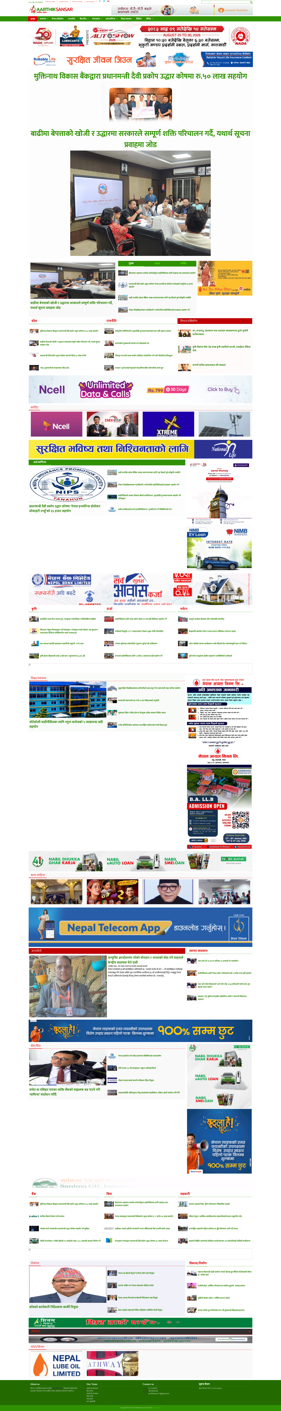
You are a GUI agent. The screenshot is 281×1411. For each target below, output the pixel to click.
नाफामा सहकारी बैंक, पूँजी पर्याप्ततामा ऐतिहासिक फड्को (209, 1204)
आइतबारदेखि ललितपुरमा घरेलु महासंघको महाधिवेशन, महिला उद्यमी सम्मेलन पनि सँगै (149, 1092)
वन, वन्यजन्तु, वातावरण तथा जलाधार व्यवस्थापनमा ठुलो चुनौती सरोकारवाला (220, 332)
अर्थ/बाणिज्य (110, 19)
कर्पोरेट (34, 407)
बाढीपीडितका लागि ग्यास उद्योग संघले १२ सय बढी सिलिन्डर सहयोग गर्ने (141, 619)
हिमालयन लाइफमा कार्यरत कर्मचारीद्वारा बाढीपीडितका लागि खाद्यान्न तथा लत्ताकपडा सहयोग (162, 273)
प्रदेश (34, 321)
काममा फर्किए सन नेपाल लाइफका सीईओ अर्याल (136, 1285)
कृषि (34, 609)
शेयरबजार (96, 19)
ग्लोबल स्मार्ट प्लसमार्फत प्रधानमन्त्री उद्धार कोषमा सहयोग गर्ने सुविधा (64, 1228)
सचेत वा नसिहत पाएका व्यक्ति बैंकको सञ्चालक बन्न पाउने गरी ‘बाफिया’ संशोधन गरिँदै (64, 1092)
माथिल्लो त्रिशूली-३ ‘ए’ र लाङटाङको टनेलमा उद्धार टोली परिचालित (139, 631)
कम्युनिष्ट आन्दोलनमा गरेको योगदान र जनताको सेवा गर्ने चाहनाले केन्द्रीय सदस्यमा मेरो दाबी (145, 960)
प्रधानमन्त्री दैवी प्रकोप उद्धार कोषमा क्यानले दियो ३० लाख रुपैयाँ (63, 355)
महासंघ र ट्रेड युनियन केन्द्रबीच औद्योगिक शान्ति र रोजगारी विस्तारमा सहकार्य (222, 998)
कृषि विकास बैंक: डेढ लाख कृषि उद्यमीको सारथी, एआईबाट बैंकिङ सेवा (222, 349)
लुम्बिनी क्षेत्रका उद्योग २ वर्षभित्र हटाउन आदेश (214, 1298)
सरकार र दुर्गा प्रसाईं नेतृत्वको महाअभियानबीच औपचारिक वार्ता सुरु (139, 368)
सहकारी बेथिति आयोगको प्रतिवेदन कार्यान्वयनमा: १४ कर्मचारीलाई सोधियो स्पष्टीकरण (219, 1241)
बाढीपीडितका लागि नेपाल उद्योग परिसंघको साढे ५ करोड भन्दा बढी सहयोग (224, 973)
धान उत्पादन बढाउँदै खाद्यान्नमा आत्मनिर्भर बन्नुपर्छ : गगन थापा (62, 643)
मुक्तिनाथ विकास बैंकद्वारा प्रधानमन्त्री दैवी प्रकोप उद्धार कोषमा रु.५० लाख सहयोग (140, 76)
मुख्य (131, 263)
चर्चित (183, 263)
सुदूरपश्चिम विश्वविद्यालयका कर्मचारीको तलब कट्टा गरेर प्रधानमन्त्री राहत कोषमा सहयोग (149, 688)
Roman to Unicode (77, 2)
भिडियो (138, 19)
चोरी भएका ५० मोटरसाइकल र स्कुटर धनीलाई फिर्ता (137, 1068)
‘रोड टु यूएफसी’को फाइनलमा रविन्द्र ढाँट (54, 368)
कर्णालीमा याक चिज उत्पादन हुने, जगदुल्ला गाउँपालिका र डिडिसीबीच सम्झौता (68, 619)
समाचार (43, 19)
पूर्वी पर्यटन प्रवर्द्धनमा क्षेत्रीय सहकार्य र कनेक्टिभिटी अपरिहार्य (210, 656)
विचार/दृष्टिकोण (57, 19)
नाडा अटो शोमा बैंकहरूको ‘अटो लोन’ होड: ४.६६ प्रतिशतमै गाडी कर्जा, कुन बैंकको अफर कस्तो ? (224, 986)
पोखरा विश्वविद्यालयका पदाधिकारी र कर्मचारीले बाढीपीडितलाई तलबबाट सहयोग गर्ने (159, 310)
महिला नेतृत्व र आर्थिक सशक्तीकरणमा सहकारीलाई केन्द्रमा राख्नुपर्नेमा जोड (215, 1216)
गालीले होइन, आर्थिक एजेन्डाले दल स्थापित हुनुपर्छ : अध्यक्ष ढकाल (221, 1285)
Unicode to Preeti (63, 2)
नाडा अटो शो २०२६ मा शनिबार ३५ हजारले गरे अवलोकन (218, 961)
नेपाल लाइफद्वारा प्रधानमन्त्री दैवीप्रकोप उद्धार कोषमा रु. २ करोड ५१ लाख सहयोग (144, 1216)
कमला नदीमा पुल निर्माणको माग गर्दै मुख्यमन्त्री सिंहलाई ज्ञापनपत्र (221, 1310)
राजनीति (111, 321)
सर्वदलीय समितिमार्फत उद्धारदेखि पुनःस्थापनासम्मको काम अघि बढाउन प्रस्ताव (143, 331)
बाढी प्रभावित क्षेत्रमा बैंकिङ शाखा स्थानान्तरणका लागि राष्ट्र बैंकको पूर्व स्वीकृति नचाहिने (160, 297)
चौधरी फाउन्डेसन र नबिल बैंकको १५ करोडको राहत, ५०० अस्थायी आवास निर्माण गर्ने (70, 1241)
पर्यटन (183, 609)
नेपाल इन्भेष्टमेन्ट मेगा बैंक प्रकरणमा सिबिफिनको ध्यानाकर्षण (139, 1056)
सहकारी (185, 1194)
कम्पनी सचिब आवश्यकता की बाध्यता (209, 365)
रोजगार (35, 1263)
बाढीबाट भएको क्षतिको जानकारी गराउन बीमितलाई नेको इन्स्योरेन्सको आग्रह (142, 1228)
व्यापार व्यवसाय (198, 950)
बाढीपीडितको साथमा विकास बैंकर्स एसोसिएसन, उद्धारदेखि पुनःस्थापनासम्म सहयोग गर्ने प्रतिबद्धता (149, 497)
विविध (148, 19)
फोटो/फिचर (37, 1347)
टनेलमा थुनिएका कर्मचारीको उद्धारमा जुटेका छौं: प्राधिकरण (136, 643)
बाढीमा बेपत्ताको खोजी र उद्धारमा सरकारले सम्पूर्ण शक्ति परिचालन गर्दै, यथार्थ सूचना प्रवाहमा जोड (140, 139)
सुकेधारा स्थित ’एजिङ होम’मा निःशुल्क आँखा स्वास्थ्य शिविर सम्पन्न (142, 712)
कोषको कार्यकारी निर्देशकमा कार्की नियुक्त (53, 1307)
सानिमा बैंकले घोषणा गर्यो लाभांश (52, 1216)
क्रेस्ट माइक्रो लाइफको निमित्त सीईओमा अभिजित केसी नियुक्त (140, 1310)
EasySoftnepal (156, 1408)
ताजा (157, 263)
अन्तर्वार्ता (71, 19)
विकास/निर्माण (198, 1263)
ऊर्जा (109, 609)
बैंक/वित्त (83, 19)
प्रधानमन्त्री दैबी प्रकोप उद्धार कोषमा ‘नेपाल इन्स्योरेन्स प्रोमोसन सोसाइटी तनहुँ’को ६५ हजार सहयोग (161, 285)
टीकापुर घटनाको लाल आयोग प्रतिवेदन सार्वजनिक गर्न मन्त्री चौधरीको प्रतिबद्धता (144, 355)
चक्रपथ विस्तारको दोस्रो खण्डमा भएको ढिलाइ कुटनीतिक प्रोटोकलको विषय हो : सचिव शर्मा (224, 1273)
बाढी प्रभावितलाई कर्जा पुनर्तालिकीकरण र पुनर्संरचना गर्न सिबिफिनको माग (145, 509)
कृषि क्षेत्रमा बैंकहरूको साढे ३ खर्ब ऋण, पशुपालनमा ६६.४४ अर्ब (62, 656)
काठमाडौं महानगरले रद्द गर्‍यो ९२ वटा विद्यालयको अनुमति (138, 700)
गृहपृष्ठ (32, 19)
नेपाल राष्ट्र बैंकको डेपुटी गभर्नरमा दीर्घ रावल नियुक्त (136, 1273)
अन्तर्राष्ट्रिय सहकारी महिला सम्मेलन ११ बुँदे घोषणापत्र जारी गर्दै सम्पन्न (213, 1228)
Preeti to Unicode (50, 2)
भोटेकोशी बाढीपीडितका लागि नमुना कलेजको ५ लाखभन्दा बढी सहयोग (66, 724)
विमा (109, 1194)
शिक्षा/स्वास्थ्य (126, 19)
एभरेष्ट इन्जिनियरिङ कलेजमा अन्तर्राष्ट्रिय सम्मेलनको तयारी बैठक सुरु (142, 725)
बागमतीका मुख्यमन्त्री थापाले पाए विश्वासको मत (132, 343)
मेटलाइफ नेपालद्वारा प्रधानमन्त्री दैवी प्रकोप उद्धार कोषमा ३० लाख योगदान (141, 1241)
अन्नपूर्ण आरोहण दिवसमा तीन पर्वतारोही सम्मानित (206, 619)
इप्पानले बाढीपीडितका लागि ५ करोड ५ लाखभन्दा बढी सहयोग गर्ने (138, 656)
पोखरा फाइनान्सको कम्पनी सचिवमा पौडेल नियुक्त (136, 1080)
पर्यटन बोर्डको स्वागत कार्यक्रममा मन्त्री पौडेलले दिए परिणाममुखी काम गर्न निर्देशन (218, 643)
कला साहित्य (38, 875)
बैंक (34, 1194)
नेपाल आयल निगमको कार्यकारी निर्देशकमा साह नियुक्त (138, 1298)
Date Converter (90, 2)
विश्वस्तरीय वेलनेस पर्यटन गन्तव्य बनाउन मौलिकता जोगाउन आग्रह (212, 631)
